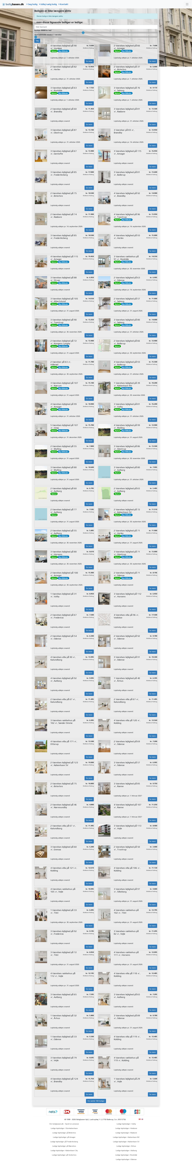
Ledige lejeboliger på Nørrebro (64, 1146)
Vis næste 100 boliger (96, 1101)
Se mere (89, 61)
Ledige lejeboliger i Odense (126, 1159)
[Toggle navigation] (187, 4)
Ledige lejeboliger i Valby (126, 1124)
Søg (37, 41)
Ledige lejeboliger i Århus (126, 1146)
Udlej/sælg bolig (48, 4)
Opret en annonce (72, 1124)
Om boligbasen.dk (56, 1124)
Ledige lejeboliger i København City (64, 1150)
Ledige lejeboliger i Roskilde (126, 1155)
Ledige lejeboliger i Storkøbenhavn (64, 1128)
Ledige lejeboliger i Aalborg (126, 1150)
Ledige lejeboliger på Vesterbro (64, 1155)
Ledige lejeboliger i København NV (126, 1137)
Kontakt (63, 4)
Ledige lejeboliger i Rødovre (126, 1133)
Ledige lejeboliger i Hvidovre (126, 1128)
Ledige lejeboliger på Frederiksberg (64, 1142)
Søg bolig (32, 4)
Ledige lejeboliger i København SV (126, 1142)
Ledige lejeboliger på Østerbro (64, 1133)
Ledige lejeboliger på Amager (64, 1137)
